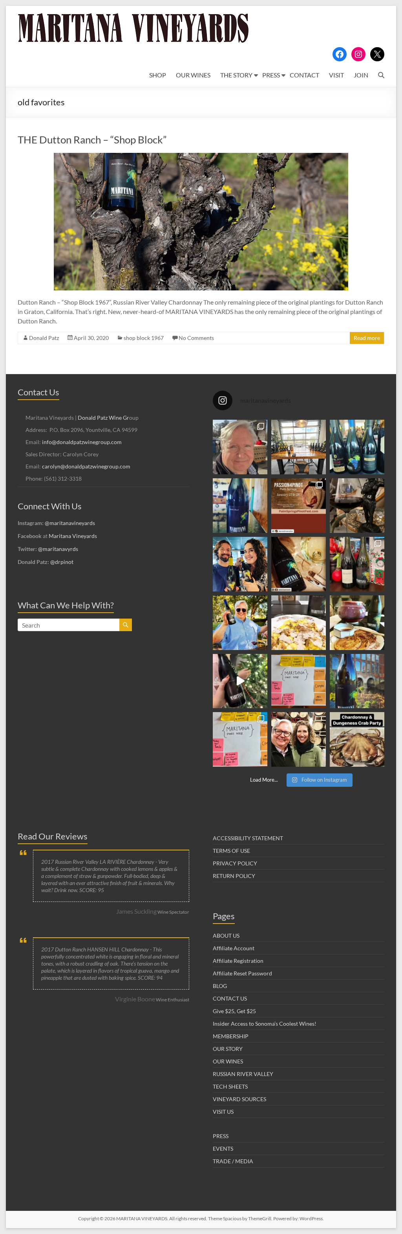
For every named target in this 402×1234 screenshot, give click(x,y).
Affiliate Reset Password (242, 973)
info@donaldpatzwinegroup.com (82, 442)
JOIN (361, 75)
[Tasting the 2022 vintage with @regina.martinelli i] (298, 739)
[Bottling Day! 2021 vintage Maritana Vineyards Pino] (240, 447)
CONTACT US (230, 998)
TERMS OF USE (231, 850)
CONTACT (304, 75)
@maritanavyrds (58, 548)
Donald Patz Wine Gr (103, 417)
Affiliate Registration (238, 960)
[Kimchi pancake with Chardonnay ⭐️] (357, 622)
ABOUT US (226, 935)
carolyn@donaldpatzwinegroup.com (86, 466)
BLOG (220, 985)
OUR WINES (193, 75)
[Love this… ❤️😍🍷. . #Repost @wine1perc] (298, 564)
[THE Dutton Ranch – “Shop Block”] (201, 156)
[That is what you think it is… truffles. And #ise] (298, 622)
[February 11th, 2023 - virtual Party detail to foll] (357, 739)
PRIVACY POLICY (235, 863)
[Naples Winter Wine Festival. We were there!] (357, 447)
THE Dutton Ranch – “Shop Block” (92, 139)
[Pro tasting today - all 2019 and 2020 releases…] (298, 447)
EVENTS (223, 1148)
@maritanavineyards (70, 523)
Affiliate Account (233, 948)
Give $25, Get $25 (234, 1011)
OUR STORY (228, 1048)
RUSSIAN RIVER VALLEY (243, 1074)
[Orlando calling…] (240, 564)
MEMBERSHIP (231, 1036)
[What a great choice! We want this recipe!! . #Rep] (357, 564)
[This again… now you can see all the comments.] (298, 681)
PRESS (271, 75)
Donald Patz (44, 337)
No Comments (196, 337)
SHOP (157, 75)
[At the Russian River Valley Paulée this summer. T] (240, 622)
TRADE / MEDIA (233, 1161)
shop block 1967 (144, 337)
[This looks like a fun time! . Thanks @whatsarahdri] (240, 739)
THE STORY (236, 75)
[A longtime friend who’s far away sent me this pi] (240, 505)
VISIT (336, 75)
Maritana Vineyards (73, 536)
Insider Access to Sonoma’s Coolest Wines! (264, 1023)
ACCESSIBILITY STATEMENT (248, 838)
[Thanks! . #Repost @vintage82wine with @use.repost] (357, 681)
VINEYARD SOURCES (239, 1099)
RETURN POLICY (234, 875)
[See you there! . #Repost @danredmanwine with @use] (298, 505)
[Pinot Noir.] (357, 505)
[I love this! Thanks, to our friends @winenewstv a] (240, 681)
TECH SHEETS (230, 1086)
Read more (367, 337)
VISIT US (223, 1111)
